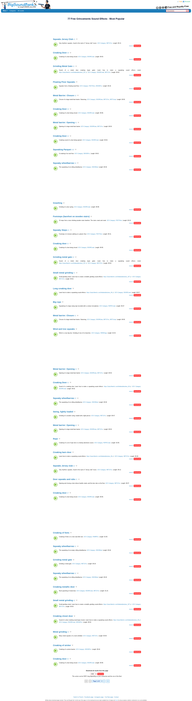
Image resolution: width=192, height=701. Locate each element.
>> (108, 681)
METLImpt (113, 99)
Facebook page (88, 697)
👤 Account (186, 1)
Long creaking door (62, 288)
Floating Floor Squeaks (64, 82)
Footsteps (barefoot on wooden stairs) (71, 216)
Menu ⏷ (5, 10)
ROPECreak (112, 306)
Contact (116, 697)
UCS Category (101, 43)
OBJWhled (95, 167)
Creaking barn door (62, 452)
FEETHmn (92, 86)
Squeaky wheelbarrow (64, 163)
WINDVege (103, 333)
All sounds (21, 10)
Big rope (57, 302)
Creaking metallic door (64, 587)
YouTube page (109, 697)
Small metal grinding (64, 273)
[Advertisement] (96, 27)
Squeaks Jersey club (64, 466)
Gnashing (57, 203)
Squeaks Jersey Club (64, 39)
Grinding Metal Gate (63, 66)
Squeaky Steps (61, 230)
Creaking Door (61, 53)
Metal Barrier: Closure (64, 95)
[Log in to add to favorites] (77, 39)
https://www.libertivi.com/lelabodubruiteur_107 (72, 72)
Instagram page (99, 697)
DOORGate (99, 99)
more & (134, 46)
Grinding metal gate (63, 257)
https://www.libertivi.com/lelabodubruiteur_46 (99, 292)
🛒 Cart (179, 1)
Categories (13, 10)
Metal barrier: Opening (65, 122)
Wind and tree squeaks (64, 329)
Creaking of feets (61, 533)
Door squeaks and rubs (65, 479)
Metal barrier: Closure (64, 315)
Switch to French (78, 697)
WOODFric (99, 86)
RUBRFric (96, 536)
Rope (55, 439)
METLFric (109, 43)
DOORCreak (90, 56)
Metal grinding (61, 632)
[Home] (96, 4)
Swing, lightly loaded (63, 412)
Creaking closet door (63, 616)
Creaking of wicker (62, 645)
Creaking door (61, 243)
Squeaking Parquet (63, 149)
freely (116, 700)
